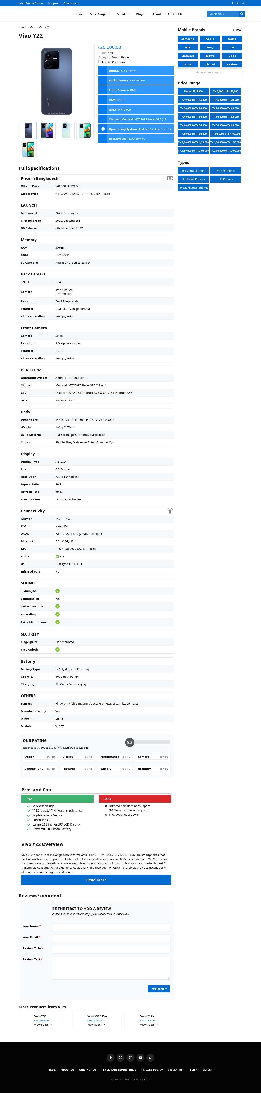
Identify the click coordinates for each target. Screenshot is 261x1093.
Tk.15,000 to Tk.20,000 (225, 99)
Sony (210, 47)
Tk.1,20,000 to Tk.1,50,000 (225, 142)
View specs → (43, 1024)
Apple (210, 39)
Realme (232, 64)
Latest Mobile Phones (30, 3)
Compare (53, 3)
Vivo (62, 1006)
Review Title (33, 948)
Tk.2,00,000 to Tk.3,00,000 (225, 150)
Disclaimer (176, 1070)
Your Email (31, 937)
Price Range (98, 14)
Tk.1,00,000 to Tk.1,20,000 (193, 142)
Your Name (32, 926)
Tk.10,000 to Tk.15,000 (193, 99)
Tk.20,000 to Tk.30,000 (193, 108)
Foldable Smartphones (193, 187)
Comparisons (71, 3)
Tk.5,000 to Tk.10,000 (225, 91)
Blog (139, 14)
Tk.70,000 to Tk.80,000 (225, 125)
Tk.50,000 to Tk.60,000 (225, 116)
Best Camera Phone (193, 170)
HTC (188, 47)
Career (207, 1070)
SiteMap (144, 1079)
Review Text (33, 959)
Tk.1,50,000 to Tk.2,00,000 (193, 150)
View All (237, 29)
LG (232, 47)
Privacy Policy (152, 1070)
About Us (68, 1070)
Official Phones (225, 170)
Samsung (188, 39)
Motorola (188, 56)
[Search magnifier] (242, 14)
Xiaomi (210, 64)
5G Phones (225, 179)
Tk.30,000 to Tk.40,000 (225, 108)
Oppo (232, 56)
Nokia (232, 39)
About (156, 14)
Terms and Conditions (118, 1070)
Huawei (210, 56)
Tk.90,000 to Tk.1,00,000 (225, 133)
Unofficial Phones (193, 179)
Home (79, 14)
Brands (121, 14)
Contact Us (175, 14)
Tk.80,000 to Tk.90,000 (193, 133)
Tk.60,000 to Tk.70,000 (193, 125)
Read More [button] (96, 879)
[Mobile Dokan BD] (38, 13)
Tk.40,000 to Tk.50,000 (193, 116)
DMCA (193, 1070)
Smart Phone (120, 57)
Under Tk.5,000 (193, 91)
